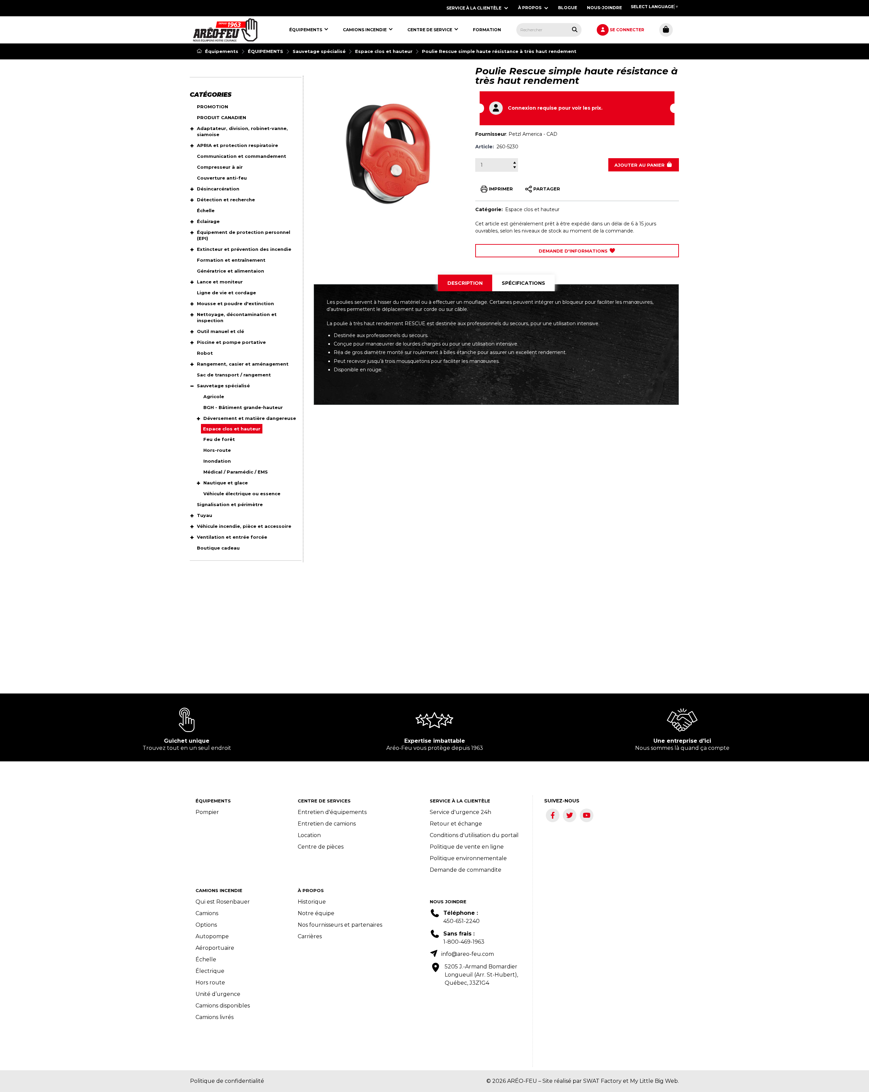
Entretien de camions (327, 823)
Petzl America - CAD (533, 134)
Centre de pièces (321, 847)
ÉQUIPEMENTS (265, 51)
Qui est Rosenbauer (223, 902)
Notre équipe (316, 913)
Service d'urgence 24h (460, 812)
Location (309, 835)
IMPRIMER (500, 188)
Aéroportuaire (215, 948)
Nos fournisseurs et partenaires (340, 925)
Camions (207, 913)
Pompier (207, 812)
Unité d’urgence (218, 994)
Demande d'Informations (574, 251)
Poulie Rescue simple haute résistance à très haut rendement (499, 51)
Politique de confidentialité (227, 1081)
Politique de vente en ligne (467, 847)
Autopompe (212, 936)
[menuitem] (225, 29)
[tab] (465, 283)
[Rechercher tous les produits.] (574, 29)
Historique (312, 902)
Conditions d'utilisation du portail (474, 835)
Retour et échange (456, 823)
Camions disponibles (223, 1005)
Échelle (206, 959)
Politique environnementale (468, 858)
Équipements (221, 51)
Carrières (310, 936)
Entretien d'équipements (332, 812)
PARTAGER (546, 188)
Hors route (210, 982)
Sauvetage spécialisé (319, 51)
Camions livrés (215, 1017)
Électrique (210, 971)
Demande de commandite (465, 870)
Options (206, 925)
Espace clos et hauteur (383, 51)
